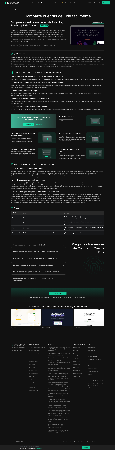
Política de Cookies (86, 441)
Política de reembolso (98, 441)
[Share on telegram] (18, 350)
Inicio (12, 10)
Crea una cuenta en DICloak (66, 119)
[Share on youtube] (21, 350)
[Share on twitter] (12, 350)
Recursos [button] (43, 2)
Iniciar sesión (97, 3)
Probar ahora (44, 25)
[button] (90, 3)
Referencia (58, 2)
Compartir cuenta (20, 10)
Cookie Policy (38, 448)
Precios (52, 2)
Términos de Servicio (62, 441)
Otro (89, 387)
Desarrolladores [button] (69, 2)
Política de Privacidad (74, 441)
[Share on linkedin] (15, 350)
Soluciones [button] (35, 2)
